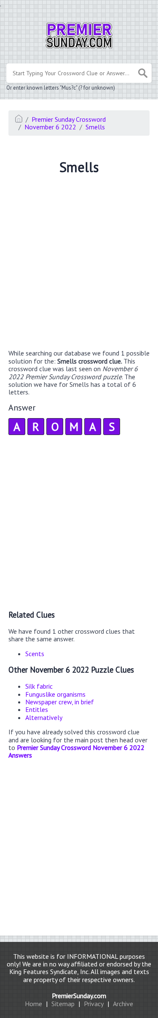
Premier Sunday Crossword (69, 119)
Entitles (36, 709)
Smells (95, 127)
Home (33, 1003)
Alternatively (43, 717)
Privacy (94, 1003)
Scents (34, 653)
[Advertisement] (79, 263)
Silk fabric (39, 686)
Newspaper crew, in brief (59, 702)
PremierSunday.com (79, 995)
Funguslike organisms (55, 694)
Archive (123, 1003)
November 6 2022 (50, 127)
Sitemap (63, 1003)
